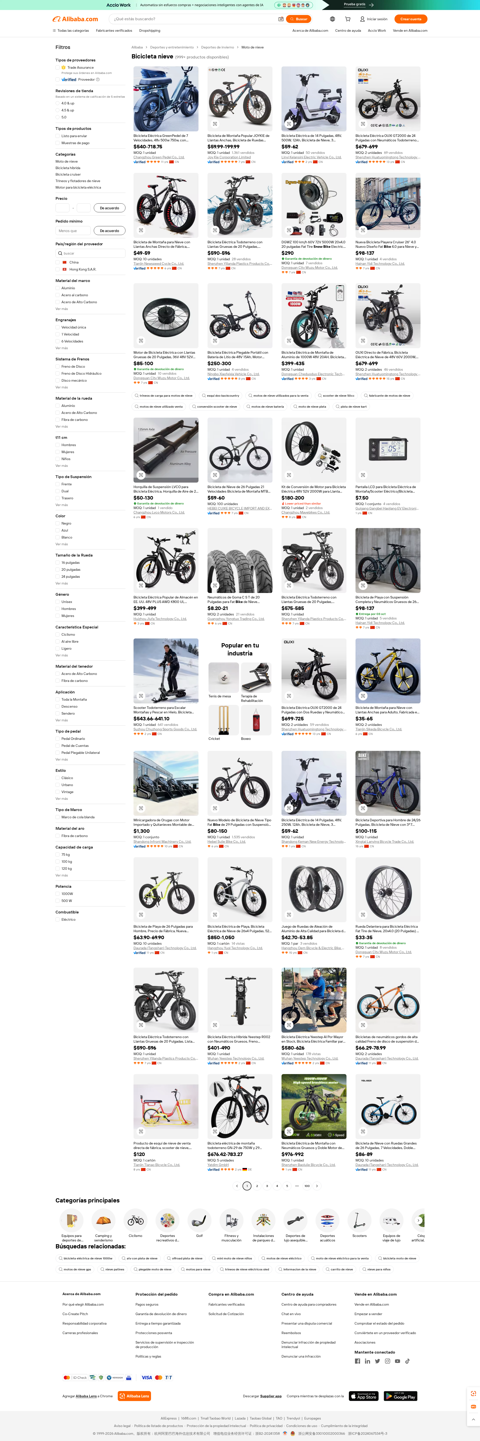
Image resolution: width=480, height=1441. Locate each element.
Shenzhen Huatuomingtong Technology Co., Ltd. (388, 157)
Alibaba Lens (86, 1396)
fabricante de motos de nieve (389, 395)
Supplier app (271, 1396)
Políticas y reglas (148, 1356)
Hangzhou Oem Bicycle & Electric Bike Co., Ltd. (314, 948)
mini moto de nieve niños (234, 1258)
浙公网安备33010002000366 (321, 1434)
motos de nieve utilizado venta (161, 406)
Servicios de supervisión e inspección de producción (165, 1344)
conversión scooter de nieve (217, 406)
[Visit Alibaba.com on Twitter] (377, 1361)
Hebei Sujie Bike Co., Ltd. (227, 842)
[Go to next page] (317, 1185)
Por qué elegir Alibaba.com (83, 1304)
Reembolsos (291, 1333)
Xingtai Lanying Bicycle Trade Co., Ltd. (385, 842)
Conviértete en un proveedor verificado (385, 1333)
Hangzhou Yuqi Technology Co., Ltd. (235, 948)
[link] (473, 1393)
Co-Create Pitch (75, 1314)
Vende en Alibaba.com (371, 1304)
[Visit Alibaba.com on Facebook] (357, 1361)
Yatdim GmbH (218, 1165)
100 (307, 1186)
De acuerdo (109, 208)
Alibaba (137, 47)
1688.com (188, 1418)
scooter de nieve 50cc (338, 395)
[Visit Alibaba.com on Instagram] (387, 1361)
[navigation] (91, 617)
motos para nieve (198, 1269)
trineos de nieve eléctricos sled (247, 1269)
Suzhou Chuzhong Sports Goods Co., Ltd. (165, 729)
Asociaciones (365, 1342)
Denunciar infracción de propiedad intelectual (309, 1344)
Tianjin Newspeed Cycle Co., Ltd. (159, 264)
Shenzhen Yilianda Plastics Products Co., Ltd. (240, 264)
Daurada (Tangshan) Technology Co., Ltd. (165, 948)
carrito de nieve (342, 1269)
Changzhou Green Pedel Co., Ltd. (159, 157)
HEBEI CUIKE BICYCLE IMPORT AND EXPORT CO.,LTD (240, 508)
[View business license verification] (285, 1433)
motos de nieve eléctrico (284, 1258)
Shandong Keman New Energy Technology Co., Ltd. (314, 842)
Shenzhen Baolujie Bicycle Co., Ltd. (309, 1165)
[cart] (348, 20)
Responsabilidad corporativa (84, 1323)
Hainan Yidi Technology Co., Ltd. (380, 264)
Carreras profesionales (80, 1333)
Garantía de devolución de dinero (161, 1314)
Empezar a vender (368, 1314)
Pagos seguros (147, 1304)
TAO (279, 1418)
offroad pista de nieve (187, 1258)
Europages (312, 1418)
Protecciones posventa (154, 1333)
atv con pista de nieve (142, 1258)
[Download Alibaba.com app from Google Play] (401, 1396)
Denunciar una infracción (301, 1356)
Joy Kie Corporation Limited (229, 157)
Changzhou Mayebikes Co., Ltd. (306, 512)
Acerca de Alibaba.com (81, 1294)
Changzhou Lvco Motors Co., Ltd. (159, 512)
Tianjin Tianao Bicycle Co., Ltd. (157, 1165)
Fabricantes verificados (226, 1304)
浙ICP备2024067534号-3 (367, 1434)
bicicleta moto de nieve (399, 1258)
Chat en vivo (291, 1314)
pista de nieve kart (354, 406)
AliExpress (169, 1418)
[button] (281, 19)
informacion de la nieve (300, 1269)
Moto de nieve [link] (253, 47)
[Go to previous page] (237, 1185)
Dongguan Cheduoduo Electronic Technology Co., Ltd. (314, 374)
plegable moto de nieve (155, 1269)
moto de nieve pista (312, 406)
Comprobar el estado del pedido (379, 1323)
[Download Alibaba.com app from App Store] (364, 1396)
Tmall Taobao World (215, 1418)
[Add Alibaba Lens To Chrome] (134, 1396)
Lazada (240, 1418)
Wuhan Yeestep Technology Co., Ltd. (236, 1058)
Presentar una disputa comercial (307, 1323)
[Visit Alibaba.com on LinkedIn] (367, 1361)
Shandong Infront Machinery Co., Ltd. (162, 842)
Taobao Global (261, 1418)
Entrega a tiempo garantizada (158, 1323)
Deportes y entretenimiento (172, 47)
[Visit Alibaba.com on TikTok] (407, 1361)
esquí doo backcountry (223, 395)
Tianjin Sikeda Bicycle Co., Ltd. (379, 729)
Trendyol (293, 1418)
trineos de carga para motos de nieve (166, 395)
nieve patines (115, 1269)
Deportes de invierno (217, 47)
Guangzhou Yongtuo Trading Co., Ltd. (236, 619)
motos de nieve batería (268, 406)
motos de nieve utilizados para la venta (281, 395)
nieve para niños (379, 1269)
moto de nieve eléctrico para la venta (342, 1258)
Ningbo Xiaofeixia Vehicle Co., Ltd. (234, 374)
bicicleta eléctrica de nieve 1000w (88, 1258)
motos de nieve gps (77, 1269)
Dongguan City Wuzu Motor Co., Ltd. (310, 268)
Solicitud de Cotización (226, 1314)
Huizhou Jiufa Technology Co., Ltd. (160, 619)
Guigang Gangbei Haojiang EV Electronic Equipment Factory (388, 508)
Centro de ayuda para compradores (309, 1304)
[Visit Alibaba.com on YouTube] (397, 1361)
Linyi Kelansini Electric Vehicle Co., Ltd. (312, 157)
